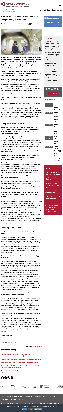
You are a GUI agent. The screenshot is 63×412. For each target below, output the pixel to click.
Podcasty (48, 168)
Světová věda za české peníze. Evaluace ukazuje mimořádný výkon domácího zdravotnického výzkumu (21, 366)
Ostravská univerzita (36, 24)
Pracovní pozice (51, 38)
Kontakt (20, 399)
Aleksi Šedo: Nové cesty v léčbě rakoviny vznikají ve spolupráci (19, 362)
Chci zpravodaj (53, 93)
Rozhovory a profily (36, 346)
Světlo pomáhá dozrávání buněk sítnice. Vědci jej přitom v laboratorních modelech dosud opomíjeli (18, 355)
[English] (58, 10)
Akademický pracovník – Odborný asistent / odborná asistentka (52, 76)
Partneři (45, 396)
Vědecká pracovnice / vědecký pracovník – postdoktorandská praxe (51, 82)
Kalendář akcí (50, 100)
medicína (12, 24)
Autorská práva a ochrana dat (14, 396)
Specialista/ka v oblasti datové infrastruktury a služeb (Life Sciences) (51, 69)
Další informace (38, 409)
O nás (2, 396)
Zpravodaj (52, 89)
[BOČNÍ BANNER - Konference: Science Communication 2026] (53, 21)
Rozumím (24, 409)
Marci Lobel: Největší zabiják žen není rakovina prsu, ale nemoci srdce (20, 371)
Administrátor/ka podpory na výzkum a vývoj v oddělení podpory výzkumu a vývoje (53, 48)
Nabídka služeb (29, 396)
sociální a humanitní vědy (23, 24)
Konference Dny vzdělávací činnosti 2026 (57, 140)
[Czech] (61, 10)
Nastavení (31, 409)
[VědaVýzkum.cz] (31, 4)
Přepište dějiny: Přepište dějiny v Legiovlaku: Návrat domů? (52, 185)
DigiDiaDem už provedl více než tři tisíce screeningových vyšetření (21, 359)
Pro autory (13, 399)
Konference (53, 396)
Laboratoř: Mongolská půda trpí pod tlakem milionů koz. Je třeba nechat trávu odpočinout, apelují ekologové (53, 176)
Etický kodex (4, 399)
